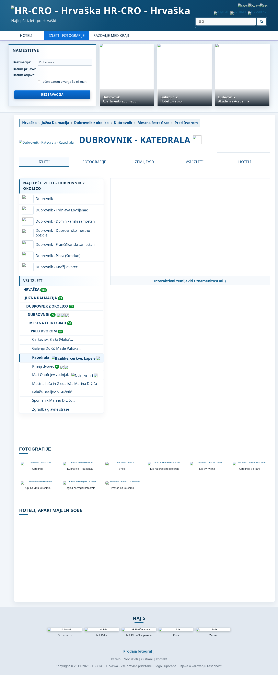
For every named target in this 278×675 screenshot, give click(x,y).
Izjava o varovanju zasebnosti (201, 666)
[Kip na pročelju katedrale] (166, 463)
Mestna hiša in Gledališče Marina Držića (64, 383)
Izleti (44, 161)
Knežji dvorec (45, 366)
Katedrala (40, 357)
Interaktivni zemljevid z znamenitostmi (188, 281)
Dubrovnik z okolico (91, 123)
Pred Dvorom (186, 123)
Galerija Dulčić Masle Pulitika (55, 348)
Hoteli (26, 35)
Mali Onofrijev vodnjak (50, 374)
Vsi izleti (195, 161)
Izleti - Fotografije (67, 35)
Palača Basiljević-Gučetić (52, 392)
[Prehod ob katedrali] (123, 483)
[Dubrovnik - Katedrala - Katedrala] (46, 142)
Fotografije (94, 161)
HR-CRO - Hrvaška (147, 10)
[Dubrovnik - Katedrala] (81, 463)
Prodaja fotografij (138, 651)
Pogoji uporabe (165, 666)
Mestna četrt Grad (154, 123)
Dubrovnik (123, 123)
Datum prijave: (24, 69)
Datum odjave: (24, 75)
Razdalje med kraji (111, 35)
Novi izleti (131, 659)
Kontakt (161, 659)
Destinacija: (22, 62)
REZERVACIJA (52, 94)
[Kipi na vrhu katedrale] (39, 483)
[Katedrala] (39, 463)
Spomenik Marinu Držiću (52, 400)
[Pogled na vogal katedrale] (81, 483)
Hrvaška (29, 123)
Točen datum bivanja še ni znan (63, 82)
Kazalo (115, 659)
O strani (147, 659)
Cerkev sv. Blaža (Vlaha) (51, 339)
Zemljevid (144, 161)
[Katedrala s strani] (250, 463)
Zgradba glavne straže (50, 409)
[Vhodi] (123, 463)
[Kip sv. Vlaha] (208, 463)
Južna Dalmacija (55, 123)
